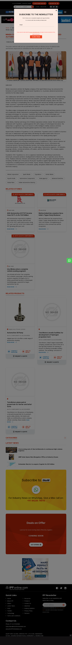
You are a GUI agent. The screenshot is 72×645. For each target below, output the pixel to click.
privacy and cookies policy (35, 32)
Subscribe (36, 37)
